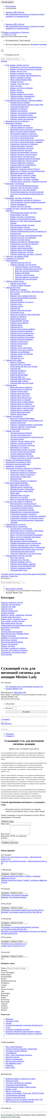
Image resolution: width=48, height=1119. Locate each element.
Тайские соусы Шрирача (20, 352)
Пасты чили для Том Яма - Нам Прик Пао (27, 292)
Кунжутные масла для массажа (22, 533)
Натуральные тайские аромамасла (23, 541)
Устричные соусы (17, 312)
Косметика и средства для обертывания (26, 67)
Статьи (11, 576)
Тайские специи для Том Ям (21, 354)
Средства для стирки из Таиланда (14, 650)
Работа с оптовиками (14, 1059)
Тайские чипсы (16, 356)
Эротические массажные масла (22, 551)
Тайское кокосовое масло (11, 617)
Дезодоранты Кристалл (19, 107)
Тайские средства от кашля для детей (25, 458)
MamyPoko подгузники (19, 447)
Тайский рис (15, 308)
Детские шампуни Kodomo (21, 454)
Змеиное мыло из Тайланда (21, 404)
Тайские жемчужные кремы (21, 248)
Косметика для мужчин (15, 184)
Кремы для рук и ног (18, 71)
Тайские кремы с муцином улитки (24, 229)
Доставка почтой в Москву (16, 1051)
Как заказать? (6, 723)
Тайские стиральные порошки (22, 510)
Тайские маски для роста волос (22, 156)
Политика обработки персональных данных (23, 1031)
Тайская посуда (16, 327)
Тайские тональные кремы (20, 568)
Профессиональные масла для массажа (25, 543)
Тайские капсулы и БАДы (20, 262)
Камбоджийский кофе (19, 375)
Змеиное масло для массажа (21, 487)
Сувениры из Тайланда (15, 258)
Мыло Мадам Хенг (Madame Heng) (15, 634)
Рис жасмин (15, 294)
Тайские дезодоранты (18, 111)
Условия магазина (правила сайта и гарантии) (24, 1033)
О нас (8, 1027)
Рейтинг (4, 838)
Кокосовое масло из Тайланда (17, 121)
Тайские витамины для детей (22, 456)
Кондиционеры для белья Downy (23, 504)
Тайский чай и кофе (13, 360)
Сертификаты (11, 1053)
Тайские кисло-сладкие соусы (22, 333)
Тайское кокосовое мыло (20, 393)
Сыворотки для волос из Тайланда (24, 144)
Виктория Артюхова (39, 44)
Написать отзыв (7, 821)
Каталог (4, 61)
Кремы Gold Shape (22, 273)
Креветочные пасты (18, 319)
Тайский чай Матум (18, 371)
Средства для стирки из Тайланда (19, 502)
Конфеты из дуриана (18, 290)
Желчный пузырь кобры (19, 485)
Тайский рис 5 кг (17, 358)
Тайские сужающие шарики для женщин (26, 425)
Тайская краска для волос (16, 524)
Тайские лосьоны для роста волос (23, 154)
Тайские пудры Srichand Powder (23, 566)
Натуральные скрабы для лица (22, 225)
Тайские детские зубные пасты (22, 441)
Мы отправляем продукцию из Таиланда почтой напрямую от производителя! (25, 15)
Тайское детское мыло (19, 391)
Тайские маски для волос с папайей (24, 179)
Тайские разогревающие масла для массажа (27, 547)
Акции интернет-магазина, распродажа (21, 1049)
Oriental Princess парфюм (20, 102)
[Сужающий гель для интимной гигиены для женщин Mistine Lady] (26, 689)
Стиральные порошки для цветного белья (26, 518)
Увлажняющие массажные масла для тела (26, 549)
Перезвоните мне (20, 36)
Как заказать (33, 574)
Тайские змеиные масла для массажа (24, 545)
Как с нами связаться (14, 1047)
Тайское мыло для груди (20, 396)
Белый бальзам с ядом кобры (21, 491)
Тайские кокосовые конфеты (21, 335)
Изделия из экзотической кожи (18, 464)
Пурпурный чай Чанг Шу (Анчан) (24, 366)
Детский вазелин (17, 439)
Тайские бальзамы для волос (21, 146)
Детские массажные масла (20, 435)
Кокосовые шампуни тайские (22, 173)
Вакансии (9, 1019)
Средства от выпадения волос (22, 138)
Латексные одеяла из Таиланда (22, 474)
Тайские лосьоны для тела (20, 98)
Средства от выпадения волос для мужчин (27, 140)
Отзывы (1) (10, 736)
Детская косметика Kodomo (21, 433)
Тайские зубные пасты (15, 281)
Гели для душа (16, 86)
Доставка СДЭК (12, 1021)
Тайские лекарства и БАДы (12, 602)
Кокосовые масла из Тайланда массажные (26, 531)
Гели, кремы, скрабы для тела (17, 65)
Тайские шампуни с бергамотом (23, 165)
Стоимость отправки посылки (18, 1029)
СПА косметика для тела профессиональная (27, 202)
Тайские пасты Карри (19, 344)
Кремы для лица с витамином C (23, 217)
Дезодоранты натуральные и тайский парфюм (24, 100)
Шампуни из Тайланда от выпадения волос (27, 171)
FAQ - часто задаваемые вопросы (19, 1055)
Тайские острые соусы (19, 341)
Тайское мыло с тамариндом (21, 410)
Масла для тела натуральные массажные (26, 535)
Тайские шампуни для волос (21, 127)
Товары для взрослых (14, 416)
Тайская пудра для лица (19, 560)
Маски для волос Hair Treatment (22, 132)
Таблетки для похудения (10, 605)
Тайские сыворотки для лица (21, 252)
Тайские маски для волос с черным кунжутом (28, 181)
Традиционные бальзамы (16, 1095)
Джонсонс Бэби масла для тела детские (25, 553)
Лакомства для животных (16, 466)
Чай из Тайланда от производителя (19, 1101)
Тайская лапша (16, 325)
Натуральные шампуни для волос (23, 134)
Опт (16, 576)
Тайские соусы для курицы (21, 348)
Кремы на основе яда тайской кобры (24, 242)
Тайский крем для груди (20, 429)
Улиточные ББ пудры (18, 570)
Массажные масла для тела (11, 623)
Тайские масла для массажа (16, 526)
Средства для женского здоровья (18, 1083)
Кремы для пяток (17, 92)
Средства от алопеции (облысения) (24, 136)
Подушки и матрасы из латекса (13, 648)
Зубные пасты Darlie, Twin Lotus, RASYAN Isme (25, 1093)
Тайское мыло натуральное (11, 632)
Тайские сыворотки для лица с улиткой (26, 254)
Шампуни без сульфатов (20, 167)
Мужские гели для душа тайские (23, 190)
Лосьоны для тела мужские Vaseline (24, 188)
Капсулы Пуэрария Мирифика (22, 418)
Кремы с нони (11, 1089)
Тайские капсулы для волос (21, 150)
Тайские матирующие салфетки (23, 564)
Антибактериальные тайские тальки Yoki (26, 105)
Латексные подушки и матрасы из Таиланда (23, 468)
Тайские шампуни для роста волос (24, 161)
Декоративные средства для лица (19, 556)
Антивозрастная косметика (16, 1085)
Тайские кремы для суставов (21, 94)
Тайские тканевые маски (20, 240)
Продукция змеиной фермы (17, 483)
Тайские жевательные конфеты (22, 329)
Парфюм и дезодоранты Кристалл (14, 638)
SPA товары (5, 629)
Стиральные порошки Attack (21, 508)
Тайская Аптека (12, 1081)
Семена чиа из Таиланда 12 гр (13, 946)
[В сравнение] (6, 729)
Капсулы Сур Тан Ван (19, 497)
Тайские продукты (13, 287)
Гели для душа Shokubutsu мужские (24, 186)
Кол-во (8, 708)
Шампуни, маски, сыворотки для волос (16, 615)
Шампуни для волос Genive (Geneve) (24, 169)
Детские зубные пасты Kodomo (22, 452)
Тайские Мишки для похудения (27, 267)
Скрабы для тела (16, 82)
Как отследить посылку (15, 1061)
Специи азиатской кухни (16, 1097)
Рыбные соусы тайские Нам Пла (23, 296)
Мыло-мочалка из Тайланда (21, 387)
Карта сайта (10, 1067)
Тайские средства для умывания (23, 238)
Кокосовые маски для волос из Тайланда (26, 129)
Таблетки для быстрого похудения (28, 269)
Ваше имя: (5, 824)
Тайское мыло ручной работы (22, 402)
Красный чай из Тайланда (20, 364)
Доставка (4, 574)
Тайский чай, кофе (8, 607)
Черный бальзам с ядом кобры (22, 489)
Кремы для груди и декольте (21, 88)
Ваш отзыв (5, 834)
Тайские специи (16, 306)
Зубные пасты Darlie (18, 283)
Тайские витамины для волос (22, 148)
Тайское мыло (11, 385)
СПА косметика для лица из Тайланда (25, 200)
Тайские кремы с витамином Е (22, 96)
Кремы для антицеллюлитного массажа (26, 69)
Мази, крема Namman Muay (21, 80)
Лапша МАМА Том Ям (19, 321)
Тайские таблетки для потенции (23, 427)
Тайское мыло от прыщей (20, 400)
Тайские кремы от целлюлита (27, 277)
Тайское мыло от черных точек (22, 406)
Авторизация (11, 8)
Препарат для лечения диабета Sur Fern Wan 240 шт (21, 912)
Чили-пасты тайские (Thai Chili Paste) (25, 314)
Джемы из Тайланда (18, 317)
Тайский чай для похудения (26, 279)
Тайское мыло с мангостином (22, 408)
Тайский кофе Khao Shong (20, 379)
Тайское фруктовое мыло (20, 412)
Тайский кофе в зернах (19, 381)
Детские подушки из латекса (21, 470)
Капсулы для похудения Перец (27, 271)
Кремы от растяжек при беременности (25, 75)
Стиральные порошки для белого (23, 514)
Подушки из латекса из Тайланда (23, 481)
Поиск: (4, 968)
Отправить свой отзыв (10, 842)
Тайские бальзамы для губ (20, 562)
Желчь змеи (14, 493)
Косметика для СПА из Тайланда (19, 198)
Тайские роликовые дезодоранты (23, 117)
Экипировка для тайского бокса (18, 462)
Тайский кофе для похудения (21, 383)
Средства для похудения (24, 275)
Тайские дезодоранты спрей (21, 115)
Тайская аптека (12, 260)
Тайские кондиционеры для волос (23, 152)
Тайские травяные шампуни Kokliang (25, 159)
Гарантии (9, 1065)
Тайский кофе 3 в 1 (18, 377)
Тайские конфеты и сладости (21, 302)
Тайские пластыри (8, 636)
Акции (24, 574)
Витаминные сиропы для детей (22, 450)
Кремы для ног (16, 90)
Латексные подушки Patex (20, 477)
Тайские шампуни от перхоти (22, 163)
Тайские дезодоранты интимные (23, 113)
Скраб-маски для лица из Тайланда (24, 244)
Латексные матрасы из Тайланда (23, 472)
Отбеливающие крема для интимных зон (26, 420)
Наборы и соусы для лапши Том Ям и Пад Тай (24, 1099)
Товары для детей (13, 431)
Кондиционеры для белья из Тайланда (25, 506)
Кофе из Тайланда (17, 362)
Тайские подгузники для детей (22, 445)
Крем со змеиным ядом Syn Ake (23, 499)
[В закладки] (4, 729)
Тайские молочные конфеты (21, 339)
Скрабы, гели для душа (19, 84)
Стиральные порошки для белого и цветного (28, 516)
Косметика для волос (14, 123)
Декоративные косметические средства (16, 625)
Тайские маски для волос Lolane (23, 175)
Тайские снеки (16, 346)
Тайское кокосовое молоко (20, 310)
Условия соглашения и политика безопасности (24, 1025)
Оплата (12, 574)
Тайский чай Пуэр (17, 373)
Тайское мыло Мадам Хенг (21, 398)
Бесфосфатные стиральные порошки (24, 512)
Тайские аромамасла (18, 204)
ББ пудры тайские (17, 558)
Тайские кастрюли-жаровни (21, 331)
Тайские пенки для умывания (22, 250)
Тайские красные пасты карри (22, 337)
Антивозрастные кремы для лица (23, 213)
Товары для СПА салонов (20, 206)
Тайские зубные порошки (20, 285)
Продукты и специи (9, 640)
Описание (10, 734)
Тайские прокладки (18, 423)
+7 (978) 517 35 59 (9, 34)
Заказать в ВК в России (15, 12)
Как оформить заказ (13, 1063)
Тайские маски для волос (20, 125)
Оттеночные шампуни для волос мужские (27, 192)
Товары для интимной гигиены (18, 460)
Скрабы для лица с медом (20, 246)
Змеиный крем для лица (19, 495)
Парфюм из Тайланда (18, 109)
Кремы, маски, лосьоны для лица (14, 619)
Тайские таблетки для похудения (23, 265)
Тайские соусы (16, 304)
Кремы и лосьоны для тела (20, 73)
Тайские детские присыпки (21, 443)
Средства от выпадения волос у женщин (26, 142)
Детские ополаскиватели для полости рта (26, 437)
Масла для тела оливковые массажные (25, 537)
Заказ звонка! (18, 40)
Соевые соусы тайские (19, 323)
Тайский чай (15, 368)
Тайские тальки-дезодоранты (21, 119)
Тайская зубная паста (9, 611)
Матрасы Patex (16, 479)
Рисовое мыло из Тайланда (21, 389)
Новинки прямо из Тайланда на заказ (20, 1079)
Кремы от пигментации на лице (23, 219)
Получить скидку (12, 1057)
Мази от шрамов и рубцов (20, 78)
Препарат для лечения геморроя (13, 897)
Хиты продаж (6, 654)
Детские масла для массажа (21, 529)
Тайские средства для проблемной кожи (26, 235)
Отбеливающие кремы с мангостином (21, 1087)
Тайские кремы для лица (20, 227)
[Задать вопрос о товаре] (2, 729)
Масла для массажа (13, 1091)
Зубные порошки (8, 613)
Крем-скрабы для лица (19, 215)
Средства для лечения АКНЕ (17, 256)
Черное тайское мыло (18, 414)
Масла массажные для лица (21, 539)
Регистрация (11, 6)
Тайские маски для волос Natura (23, 177)
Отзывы (18, 574)
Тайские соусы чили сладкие (21, 350)
